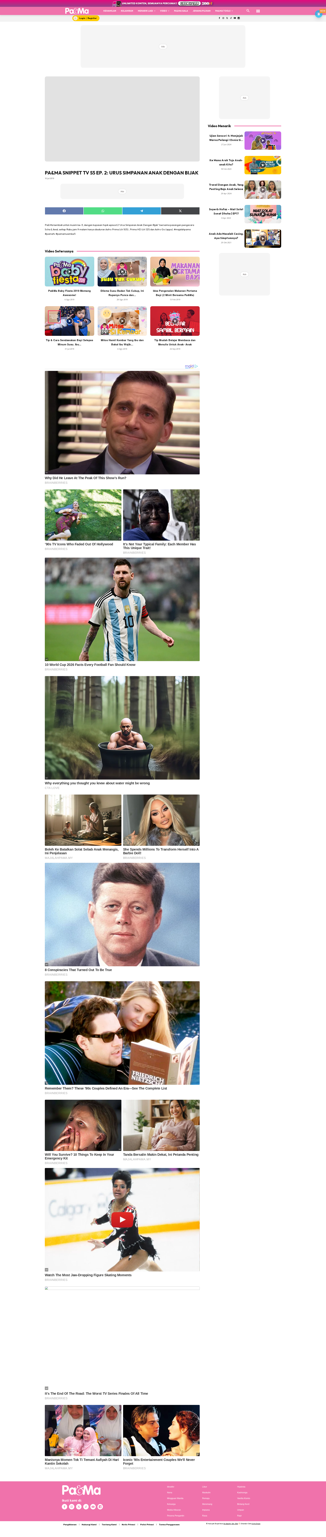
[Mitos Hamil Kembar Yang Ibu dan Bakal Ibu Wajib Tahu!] (122, 321)
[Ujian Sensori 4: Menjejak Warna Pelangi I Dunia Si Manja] (262, 140)
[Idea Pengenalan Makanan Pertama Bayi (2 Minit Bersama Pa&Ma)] (175, 271)
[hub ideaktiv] (258, 9)
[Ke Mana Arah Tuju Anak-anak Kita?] (262, 165)
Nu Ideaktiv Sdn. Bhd (230, 1524)
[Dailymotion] (239, 18)
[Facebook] (219, 18)
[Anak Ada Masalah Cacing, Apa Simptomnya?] (262, 238)
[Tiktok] (231, 18)
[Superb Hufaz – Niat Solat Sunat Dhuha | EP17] (262, 214)
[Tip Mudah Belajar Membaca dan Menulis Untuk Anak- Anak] (175, 321)
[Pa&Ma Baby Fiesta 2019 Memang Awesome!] (69, 271)
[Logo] (77, 11)
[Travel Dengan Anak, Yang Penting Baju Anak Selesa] (262, 189)
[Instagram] (223, 18)
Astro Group (256, 1524)
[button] (248, 11)
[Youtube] (235, 18)
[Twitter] (227, 18)
